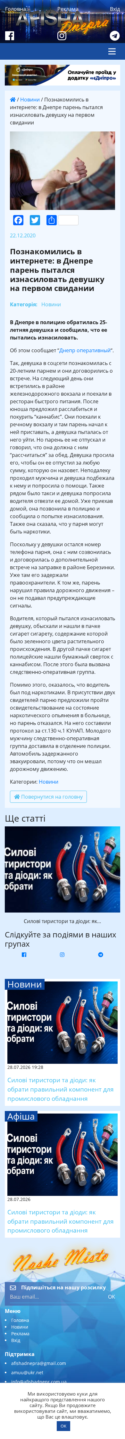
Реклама (68, 8)
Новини (30, 99)
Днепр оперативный (85, 350)
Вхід (115, 8)
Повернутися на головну (51, 796)
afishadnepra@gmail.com (38, 1363)
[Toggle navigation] (112, 51)
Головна (15, 8)
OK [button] (63, 1426)
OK (111, 1296)
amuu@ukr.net (27, 1372)
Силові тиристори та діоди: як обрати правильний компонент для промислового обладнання (60, 1089)
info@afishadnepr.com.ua (39, 1382)
